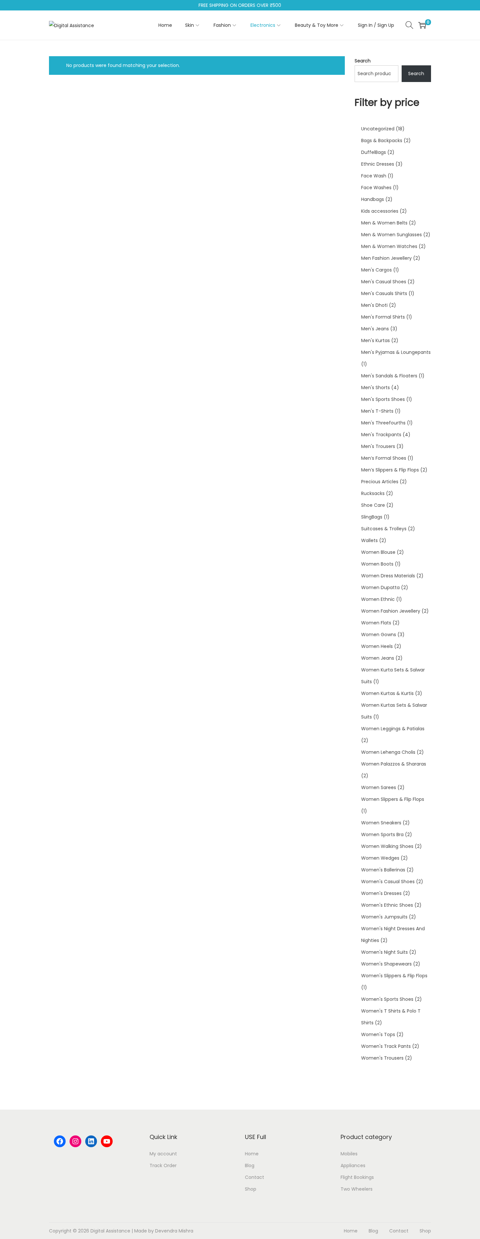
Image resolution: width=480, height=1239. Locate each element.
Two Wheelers (357, 1189)
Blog (249, 1165)
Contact (254, 1177)
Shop (250, 1189)
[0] (422, 25)
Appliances (353, 1165)
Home (252, 1153)
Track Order (163, 1165)
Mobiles (349, 1153)
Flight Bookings (357, 1177)
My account (163, 1153)
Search (363, 61)
